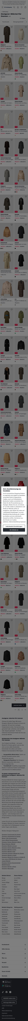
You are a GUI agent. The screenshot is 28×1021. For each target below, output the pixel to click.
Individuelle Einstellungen (14, 526)
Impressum (23, 521)
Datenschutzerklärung (14, 521)
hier (22, 518)
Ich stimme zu (14, 530)
